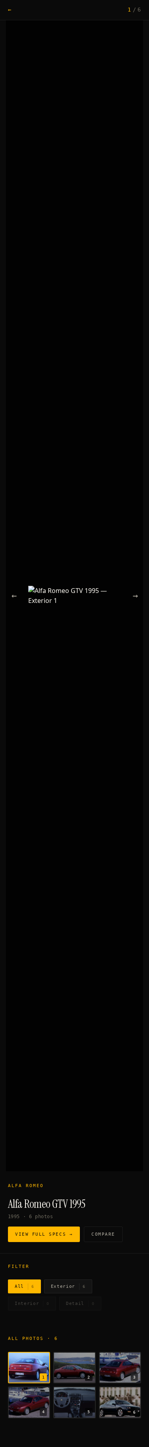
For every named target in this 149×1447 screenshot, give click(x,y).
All (24, 1286)
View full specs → (44, 1234)
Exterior (68, 1286)
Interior (32, 1303)
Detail (80, 1303)
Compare (103, 1234)
